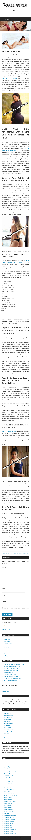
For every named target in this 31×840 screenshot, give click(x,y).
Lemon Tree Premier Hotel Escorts (12, 678)
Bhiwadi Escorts (8, 797)
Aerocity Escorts (8, 762)
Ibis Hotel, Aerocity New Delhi (11, 668)
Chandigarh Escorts (8, 713)
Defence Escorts (8, 807)
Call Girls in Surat (8, 827)
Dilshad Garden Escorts (9, 811)
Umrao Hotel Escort (8, 672)
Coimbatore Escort (8, 651)
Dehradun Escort (8, 643)
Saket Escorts (7, 779)
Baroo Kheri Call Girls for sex (21, 553)
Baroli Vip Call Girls (7, 553)
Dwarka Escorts (8, 764)
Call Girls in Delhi (6, 629)
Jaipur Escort (7, 733)
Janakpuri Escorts (8, 785)
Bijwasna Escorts (8, 799)
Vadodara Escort (8, 645)
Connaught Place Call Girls (10, 772)
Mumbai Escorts (8, 717)
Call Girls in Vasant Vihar (10, 829)
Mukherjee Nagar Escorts (10, 815)
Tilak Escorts (7, 791)
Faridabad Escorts (8, 723)
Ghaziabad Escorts (8, 778)
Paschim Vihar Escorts (9, 783)
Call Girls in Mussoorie (9, 819)
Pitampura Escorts (8, 774)
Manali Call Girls (8, 657)
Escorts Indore (7, 727)
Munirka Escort (7, 725)
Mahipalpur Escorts (8, 768)
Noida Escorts (7, 735)
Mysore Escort (7, 639)
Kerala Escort (7, 649)
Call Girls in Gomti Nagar (10, 821)
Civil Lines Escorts (8, 805)
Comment (5, 567)
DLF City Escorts (8, 813)
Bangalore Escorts (8, 715)
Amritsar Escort (7, 739)
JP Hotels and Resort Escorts (11, 676)
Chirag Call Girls (8, 803)
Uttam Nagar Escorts (9, 787)
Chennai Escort (7, 641)
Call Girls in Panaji (8, 831)
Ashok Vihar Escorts (9, 793)
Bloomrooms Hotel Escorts (10, 680)
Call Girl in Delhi (7, 719)
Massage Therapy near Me (10, 731)
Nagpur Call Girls (8, 655)
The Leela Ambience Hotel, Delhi (12, 666)
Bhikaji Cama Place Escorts (10, 795)
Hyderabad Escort (8, 653)
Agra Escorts (7, 737)
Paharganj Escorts (8, 766)
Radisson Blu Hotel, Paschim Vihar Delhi (14, 664)
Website (4, 601)
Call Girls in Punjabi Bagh (10, 833)
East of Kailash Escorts (9, 789)
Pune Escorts (7, 721)
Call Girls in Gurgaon (9, 729)
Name (3, 588)
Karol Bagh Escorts (8, 781)
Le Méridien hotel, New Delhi (11, 670)
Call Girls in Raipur (8, 823)
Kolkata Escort (7, 647)
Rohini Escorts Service (9, 770)
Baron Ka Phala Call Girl (9, 431)
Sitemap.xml (6, 691)
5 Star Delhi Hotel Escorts (10, 674)
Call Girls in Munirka (9, 775)
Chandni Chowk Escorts (10, 801)
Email (3, 595)
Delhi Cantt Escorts (8, 809)
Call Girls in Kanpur (8, 825)
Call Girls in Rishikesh (9, 817)
